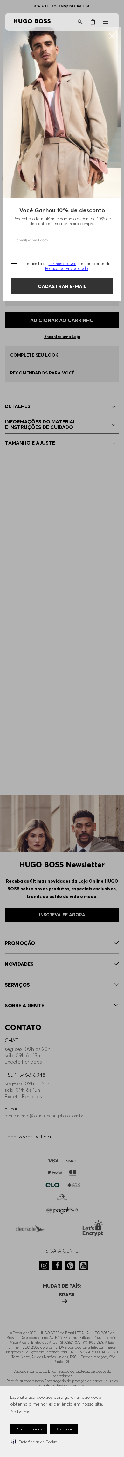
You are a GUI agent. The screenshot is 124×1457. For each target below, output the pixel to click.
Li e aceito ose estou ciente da (67, 266)
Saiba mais (22, 1411)
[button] (34, 1442)
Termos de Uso (62, 263)
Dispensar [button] (63, 1429)
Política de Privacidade (66, 268)
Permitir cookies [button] (29, 1429)
